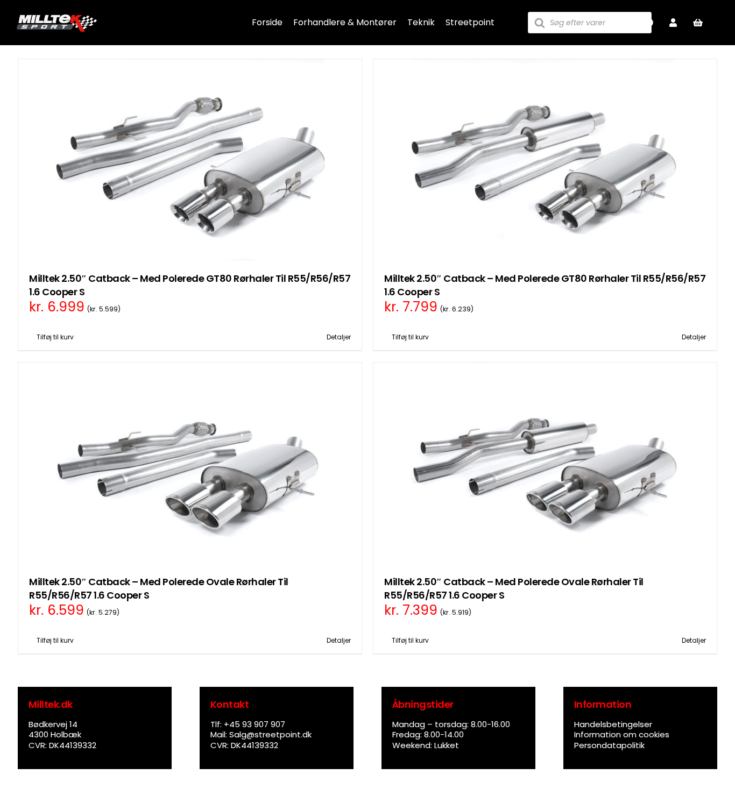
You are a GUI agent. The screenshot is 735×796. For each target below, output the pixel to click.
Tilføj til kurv (55, 337)
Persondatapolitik (609, 745)
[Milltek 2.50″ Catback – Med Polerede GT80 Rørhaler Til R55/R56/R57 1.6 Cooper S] (190, 160)
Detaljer (339, 337)
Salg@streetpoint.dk (270, 734)
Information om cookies (621, 734)
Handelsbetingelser (613, 724)
